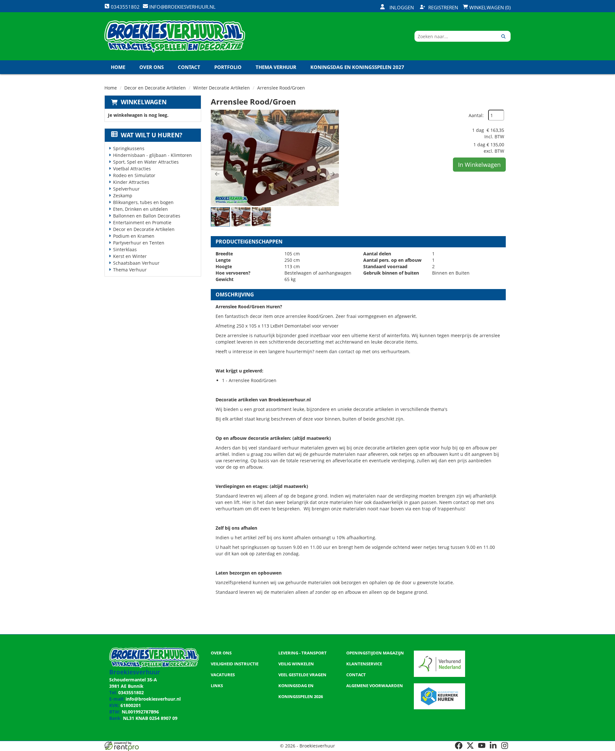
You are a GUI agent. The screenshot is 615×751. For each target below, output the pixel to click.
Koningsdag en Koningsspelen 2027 (357, 67)
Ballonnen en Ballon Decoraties (146, 216)
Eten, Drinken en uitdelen (140, 209)
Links (217, 685)
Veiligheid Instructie (234, 664)
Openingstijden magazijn (375, 653)
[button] (217, 173)
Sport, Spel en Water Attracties (146, 162)
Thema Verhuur (276, 67)
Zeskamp (122, 195)
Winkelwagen (144, 102)
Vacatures (223, 675)
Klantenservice (364, 664)
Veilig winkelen (296, 664)
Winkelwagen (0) (489, 7)
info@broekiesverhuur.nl (153, 699)
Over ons (151, 67)
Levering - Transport (302, 653)
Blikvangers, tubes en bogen (143, 202)
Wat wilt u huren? (151, 135)
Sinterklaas (125, 249)
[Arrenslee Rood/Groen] (275, 158)
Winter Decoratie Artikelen (221, 88)
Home (118, 67)
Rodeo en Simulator (134, 175)
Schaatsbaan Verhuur (136, 263)
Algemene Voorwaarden (374, 685)
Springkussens (128, 148)
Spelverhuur (126, 189)
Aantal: (476, 115)
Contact (189, 67)
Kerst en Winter (130, 256)
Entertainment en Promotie (142, 222)
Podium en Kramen (133, 236)
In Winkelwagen (479, 164)
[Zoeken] (503, 36)
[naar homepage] (174, 36)
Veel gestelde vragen (302, 675)
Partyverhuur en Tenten (138, 243)
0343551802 (131, 692)
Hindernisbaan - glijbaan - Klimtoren (152, 155)
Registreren (443, 7)
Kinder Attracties (131, 182)
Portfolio (228, 67)
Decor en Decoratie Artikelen (155, 88)
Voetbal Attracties (132, 169)
